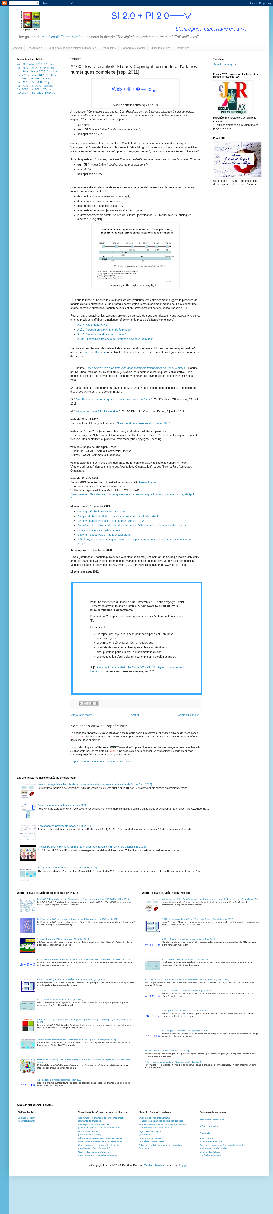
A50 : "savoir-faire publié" (93, 325)
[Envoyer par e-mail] (81, 703)
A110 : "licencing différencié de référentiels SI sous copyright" (115, 338)
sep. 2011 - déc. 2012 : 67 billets (35, 64)
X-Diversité (205, 1133)
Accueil (17, 48)
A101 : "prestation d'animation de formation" (104, 329)
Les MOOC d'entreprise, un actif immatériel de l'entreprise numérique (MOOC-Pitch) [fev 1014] (83, 899)
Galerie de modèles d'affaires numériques (72, 48)
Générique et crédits (133, 48)
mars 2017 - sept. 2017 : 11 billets (36, 75)
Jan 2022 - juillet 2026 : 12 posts (36, 93)
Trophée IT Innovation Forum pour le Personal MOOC (101, 761)
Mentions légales (154, 1165)
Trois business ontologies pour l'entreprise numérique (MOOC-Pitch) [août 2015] (76, 1039)
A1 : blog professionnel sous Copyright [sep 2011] (186, 1030)
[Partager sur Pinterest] (97, 703)
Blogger (182, 1165)
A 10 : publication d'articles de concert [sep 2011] (186, 1010)
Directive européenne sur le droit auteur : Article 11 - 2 (111, 520)
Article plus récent (81, 715)
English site (182, 48)
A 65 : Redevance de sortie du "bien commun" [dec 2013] (173, 1062)
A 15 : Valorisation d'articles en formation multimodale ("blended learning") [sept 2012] (187, 979)
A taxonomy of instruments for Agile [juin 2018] (64, 826)
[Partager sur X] (89, 703)
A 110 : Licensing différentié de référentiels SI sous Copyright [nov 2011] (72, 979)
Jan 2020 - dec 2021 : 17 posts (35, 89)
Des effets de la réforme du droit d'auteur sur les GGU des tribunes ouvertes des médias (132, 525)
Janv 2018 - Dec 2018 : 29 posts (35, 82)
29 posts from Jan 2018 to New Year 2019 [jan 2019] (63, 939)
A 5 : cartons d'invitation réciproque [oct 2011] (59, 1080)
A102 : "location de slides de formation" (101, 334)
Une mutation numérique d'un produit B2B (143, 423)
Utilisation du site (160, 48)
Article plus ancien (188, 715)
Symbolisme (109, 48)
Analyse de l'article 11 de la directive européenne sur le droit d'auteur (119, 516)
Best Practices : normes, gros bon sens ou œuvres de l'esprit (113, 399)
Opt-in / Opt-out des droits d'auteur (98, 530)
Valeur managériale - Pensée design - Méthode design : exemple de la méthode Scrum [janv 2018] (95, 784)
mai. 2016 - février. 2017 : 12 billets (37, 71)
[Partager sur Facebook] (93, 703)
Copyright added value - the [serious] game (104, 534)
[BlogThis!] (85, 703)
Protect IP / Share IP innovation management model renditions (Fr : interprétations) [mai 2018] (92, 846)
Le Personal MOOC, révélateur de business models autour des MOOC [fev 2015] (77, 919)
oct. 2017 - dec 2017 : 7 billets (34, 78)
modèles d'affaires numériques (65, 37)
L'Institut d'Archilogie (210, 1152)
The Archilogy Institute (210, 1155)
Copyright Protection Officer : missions (101, 511)
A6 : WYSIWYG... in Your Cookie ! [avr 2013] (167, 1051)
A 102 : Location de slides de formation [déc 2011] (187, 990)
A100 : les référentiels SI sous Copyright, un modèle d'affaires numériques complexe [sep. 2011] (84, 959)
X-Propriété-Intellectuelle (212, 1119)
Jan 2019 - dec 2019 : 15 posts (35, 85)
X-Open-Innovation (209, 1126)
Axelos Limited (148, 482)
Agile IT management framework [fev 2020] (62, 805)
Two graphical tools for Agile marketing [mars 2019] (67, 867)
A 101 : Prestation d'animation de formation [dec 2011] (189, 939)
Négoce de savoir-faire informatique (97, 411)
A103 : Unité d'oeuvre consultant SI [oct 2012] (60, 999)
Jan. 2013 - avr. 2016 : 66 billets (35, 67)
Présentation (34, 48)
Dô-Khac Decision (94, 352)
